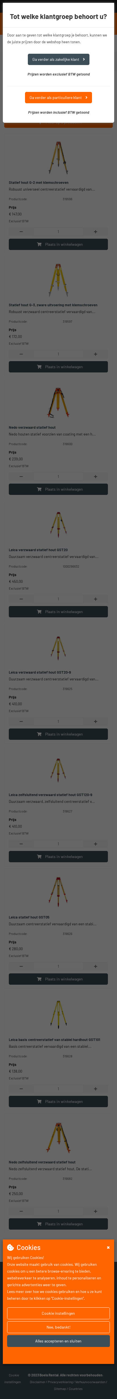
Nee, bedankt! (58, 1327)
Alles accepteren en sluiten (58, 1340)
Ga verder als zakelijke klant (56, 59)
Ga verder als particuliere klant (56, 97)
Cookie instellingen (58, 1313)
